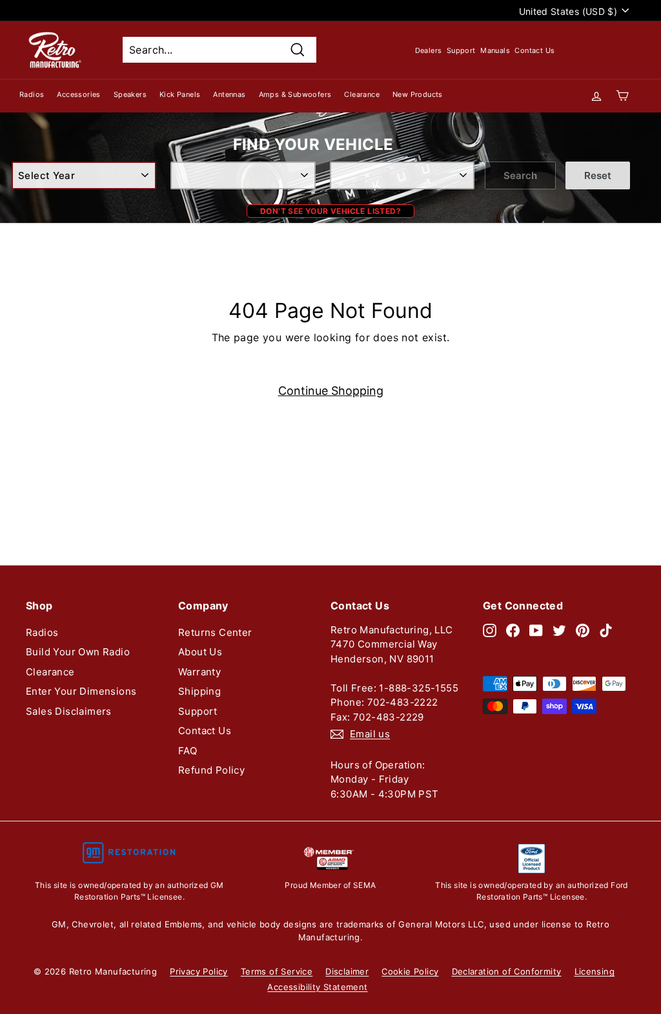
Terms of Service (276, 971)
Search (520, 175)
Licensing (595, 971)
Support (461, 50)
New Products (417, 94)
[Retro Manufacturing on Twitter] (559, 630)
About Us (200, 652)
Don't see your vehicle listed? (330, 211)
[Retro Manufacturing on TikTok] (606, 630)
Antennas (229, 94)
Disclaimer (347, 971)
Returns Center (215, 632)
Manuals (495, 50)
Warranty (199, 672)
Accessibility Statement (317, 987)
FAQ (187, 751)
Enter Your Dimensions (81, 691)
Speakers (130, 94)
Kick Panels (179, 94)
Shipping (199, 691)
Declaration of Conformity (507, 971)
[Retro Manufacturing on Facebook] (513, 630)
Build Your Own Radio (78, 652)
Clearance (362, 94)
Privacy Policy (199, 971)
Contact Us (534, 50)
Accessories (78, 94)
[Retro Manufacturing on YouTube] (536, 630)
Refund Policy (211, 770)
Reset (597, 175)
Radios (31, 94)
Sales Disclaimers (69, 711)
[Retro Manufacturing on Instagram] (489, 630)
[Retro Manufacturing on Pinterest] (582, 630)
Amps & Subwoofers (295, 94)
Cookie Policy (409, 971)
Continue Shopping (330, 390)
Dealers (428, 50)
